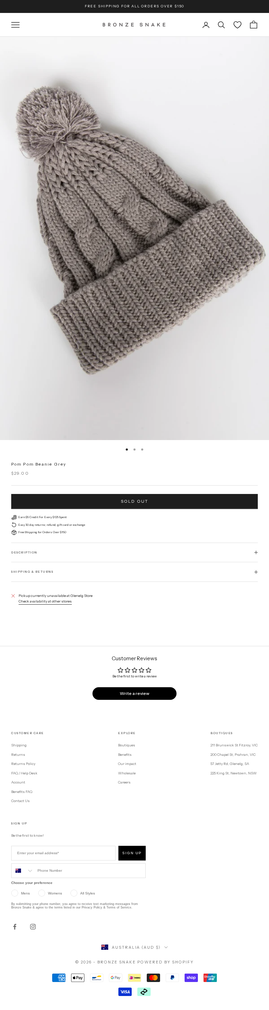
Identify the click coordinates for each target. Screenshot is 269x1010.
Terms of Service (118, 907)
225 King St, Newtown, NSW (234, 773)
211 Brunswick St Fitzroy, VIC (234, 745)
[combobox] (23, 871)
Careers (124, 782)
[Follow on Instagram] (32, 926)
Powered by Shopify (165, 962)
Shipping (19, 745)
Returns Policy (23, 763)
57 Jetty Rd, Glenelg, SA (230, 763)
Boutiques (126, 745)
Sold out (134, 501)
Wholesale (127, 773)
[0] (237, 25)
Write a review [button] (134, 693)
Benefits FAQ (21, 791)
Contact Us (20, 801)
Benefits (125, 754)
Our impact (127, 763)
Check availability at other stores (45, 601)
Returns (18, 754)
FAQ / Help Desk (24, 773)
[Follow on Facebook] (14, 926)
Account (18, 782)
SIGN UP (132, 853)
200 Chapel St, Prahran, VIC (233, 754)
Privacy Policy (92, 907)
